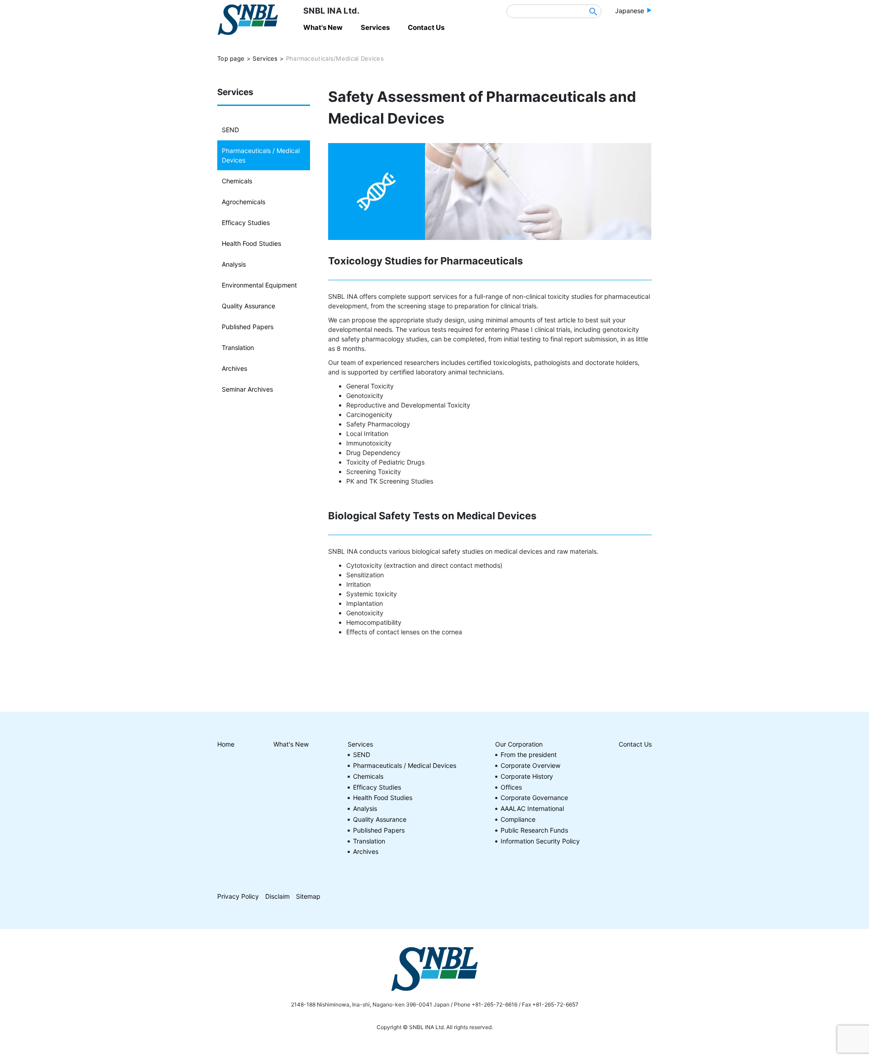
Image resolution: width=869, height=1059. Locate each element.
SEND (230, 130)
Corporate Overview (530, 765)
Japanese (629, 10)
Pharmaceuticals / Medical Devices (261, 155)
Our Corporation (519, 744)
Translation (238, 347)
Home (225, 744)
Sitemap (308, 896)
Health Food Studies (251, 243)
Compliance (518, 819)
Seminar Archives (247, 389)
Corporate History (527, 776)
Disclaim (277, 896)
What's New (291, 744)
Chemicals (237, 181)
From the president (529, 754)
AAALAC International (532, 808)
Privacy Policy (238, 896)
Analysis (234, 264)
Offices (511, 787)
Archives (234, 368)
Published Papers (247, 327)
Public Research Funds (534, 830)
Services (360, 744)
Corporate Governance (534, 797)
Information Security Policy (540, 841)
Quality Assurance (248, 306)
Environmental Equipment (259, 285)
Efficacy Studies (246, 222)
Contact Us (635, 744)
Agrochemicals (243, 202)
